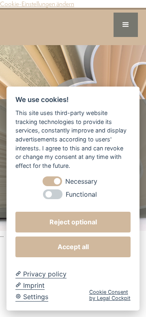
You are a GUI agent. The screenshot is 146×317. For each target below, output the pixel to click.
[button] (126, 25)
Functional (81, 194)
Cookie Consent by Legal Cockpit (110, 295)
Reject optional (73, 222)
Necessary (81, 181)
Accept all (73, 247)
